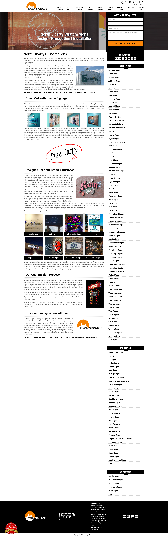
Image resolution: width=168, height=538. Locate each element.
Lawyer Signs (113, 417)
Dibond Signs (113, 135)
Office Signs (113, 200)
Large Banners (114, 178)
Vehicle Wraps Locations (98, 514)
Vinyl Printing (113, 307)
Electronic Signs (115, 149)
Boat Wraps (113, 95)
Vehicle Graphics (115, 289)
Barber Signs (113, 363)
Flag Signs (112, 153)
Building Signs (114, 99)
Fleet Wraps (113, 156)
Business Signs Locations (99, 521)
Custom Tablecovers (116, 128)
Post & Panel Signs (116, 214)
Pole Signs (112, 207)
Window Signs (114, 336)
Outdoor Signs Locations (98, 512)
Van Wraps (112, 282)
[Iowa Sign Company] (38, 516)
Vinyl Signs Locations (97, 516)
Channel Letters (114, 117)
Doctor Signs (113, 395)
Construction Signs (116, 377)
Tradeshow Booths (116, 268)
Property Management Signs (120, 439)
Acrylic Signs (113, 77)
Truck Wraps (113, 279)
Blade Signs (113, 92)
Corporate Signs (115, 385)
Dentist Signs (113, 392)
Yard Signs (112, 340)
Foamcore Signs (115, 164)
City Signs (112, 370)
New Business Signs (116, 428)
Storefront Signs (115, 250)
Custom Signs (110, 8)
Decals (111, 131)
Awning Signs (113, 85)
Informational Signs (116, 171)
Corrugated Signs (115, 124)
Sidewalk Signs (114, 246)
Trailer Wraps (113, 275)
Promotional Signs (116, 225)
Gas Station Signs (115, 399)
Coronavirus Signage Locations (100, 523)
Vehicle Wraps (91, 8)
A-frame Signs (114, 70)
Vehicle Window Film (116, 300)
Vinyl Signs (100, 8)
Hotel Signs (113, 410)
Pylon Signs (113, 228)
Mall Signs (112, 421)
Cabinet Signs (114, 106)
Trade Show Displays (116, 264)
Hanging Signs (114, 167)
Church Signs (113, 367)
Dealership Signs (115, 388)
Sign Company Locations (98, 507)
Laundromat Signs (115, 413)
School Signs (113, 456)
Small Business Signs (117, 460)
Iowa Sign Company (97, 505)
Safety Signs (113, 239)
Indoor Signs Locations (98, 509)
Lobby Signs (113, 185)
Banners (111, 88)
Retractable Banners (116, 232)
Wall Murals (113, 318)
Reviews (131, 7)
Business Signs (120, 8)
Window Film (113, 329)
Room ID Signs (114, 236)
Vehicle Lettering (115, 293)
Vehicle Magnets (115, 297)
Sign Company (59, 8)
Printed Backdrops (115, 218)
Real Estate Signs (115, 442)
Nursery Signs (114, 431)
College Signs (114, 374)
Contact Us (141, 8)
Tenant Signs (113, 261)
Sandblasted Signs (116, 243)
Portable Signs (114, 210)
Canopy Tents (113, 110)
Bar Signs (112, 359)
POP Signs (112, 203)
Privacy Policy (95, 525)
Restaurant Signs (115, 446)
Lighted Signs (114, 182)
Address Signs (114, 81)
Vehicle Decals (114, 286)
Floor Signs (113, 160)
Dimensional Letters (116, 142)
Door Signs (112, 146)
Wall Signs (112, 322)
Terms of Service (96, 527)
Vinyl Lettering (114, 304)
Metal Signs (113, 192)
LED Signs (112, 174)
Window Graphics (115, 333)
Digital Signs (113, 138)
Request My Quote (124, 43)
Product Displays (115, 221)
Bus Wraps (112, 102)
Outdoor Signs (79, 8)
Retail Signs (113, 449)
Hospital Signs (114, 403)
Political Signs (114, 435)
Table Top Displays (115, 254)
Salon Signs (113, 453)
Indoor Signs (69, 8)
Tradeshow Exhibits (116, 271)
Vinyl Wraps (113, 311)
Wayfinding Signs (115, 325)
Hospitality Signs (115, 406)
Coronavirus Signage (116, 121)
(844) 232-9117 (133, 1)
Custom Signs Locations (98, 518)
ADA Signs (112, 74)
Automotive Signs (115, 352)
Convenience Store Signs (118, 381)
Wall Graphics (113, 315)
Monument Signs (115, 196)
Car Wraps (112, 113)
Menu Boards (113, 189)
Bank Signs (112, 356)
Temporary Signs (115, 257)
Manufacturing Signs (116, 424)
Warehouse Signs (115, 464)
